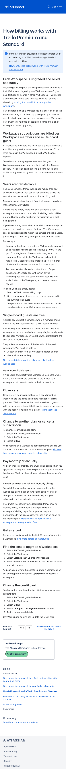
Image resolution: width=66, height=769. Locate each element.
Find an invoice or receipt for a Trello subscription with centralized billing (30, 679)
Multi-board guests (12, 704)
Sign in (55, 7)
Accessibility (10, 746)
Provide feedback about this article (49, 627)
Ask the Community (16, 653)
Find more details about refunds (33, 538)
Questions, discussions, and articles (20, 722)
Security (8, 761)
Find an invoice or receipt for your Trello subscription (29, 686)
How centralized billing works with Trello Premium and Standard (29, 698)
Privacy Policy (10, 751)
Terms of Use (10, 756)
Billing (6, 668)
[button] (49, 6)
